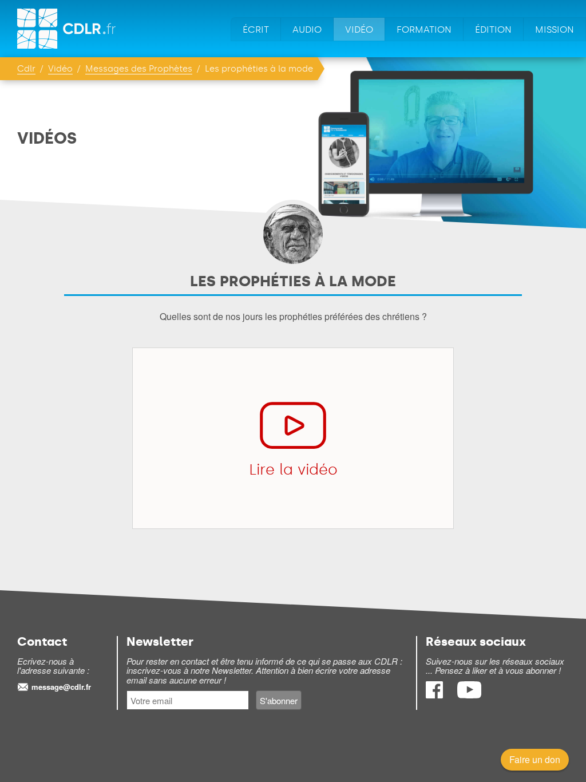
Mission (554, 29)
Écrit (256, 29)
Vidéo (359, 29)
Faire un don (534, 759)
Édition (493, 29)
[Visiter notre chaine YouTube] (469, 694)
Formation (424, 29)
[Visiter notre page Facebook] (435, 694)
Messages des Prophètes (138, 69)
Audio (307, 29)
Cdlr (26, 69)
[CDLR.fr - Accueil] (67, 29)
